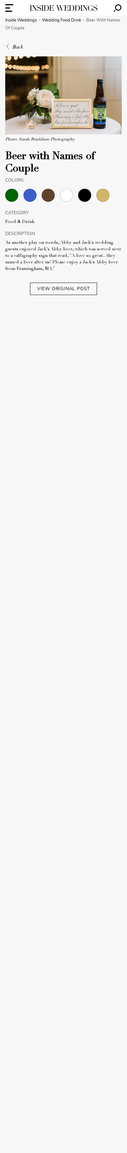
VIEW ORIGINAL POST (63, 289)
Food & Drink (20, 222)
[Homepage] (63, 8)
